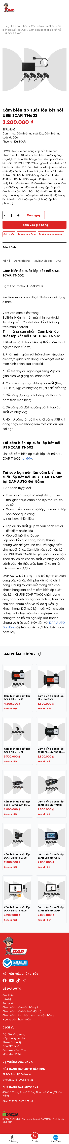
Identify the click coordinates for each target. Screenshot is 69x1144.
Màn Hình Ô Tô (12, 1054)
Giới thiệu (8, 995)
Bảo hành (9, 247)
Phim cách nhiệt (12, 1042)
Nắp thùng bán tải (14, 1038)
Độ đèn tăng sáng (14, 1034)
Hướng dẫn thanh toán (17, 1019)
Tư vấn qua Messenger (51, 234)
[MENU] (63, 8)
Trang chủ (8, 26)
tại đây (26, 458)
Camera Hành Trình (15, 1050)
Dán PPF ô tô (11, 1046)
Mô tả (6, 260)
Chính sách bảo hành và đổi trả (22, 1011)
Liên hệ (7, 999)
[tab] (6, 260)
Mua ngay (34, 215)
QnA (58, 260)
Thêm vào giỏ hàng (34, 225)
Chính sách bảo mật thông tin (21, 1007)
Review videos (42, 260)
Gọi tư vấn (9, 234)
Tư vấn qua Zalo (27, 234)
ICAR (22, 141)
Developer (7, 1122)
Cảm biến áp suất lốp (43, 26)
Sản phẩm (22, 26)
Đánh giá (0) (22, 260)
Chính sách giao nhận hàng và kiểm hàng (28, 1015)
